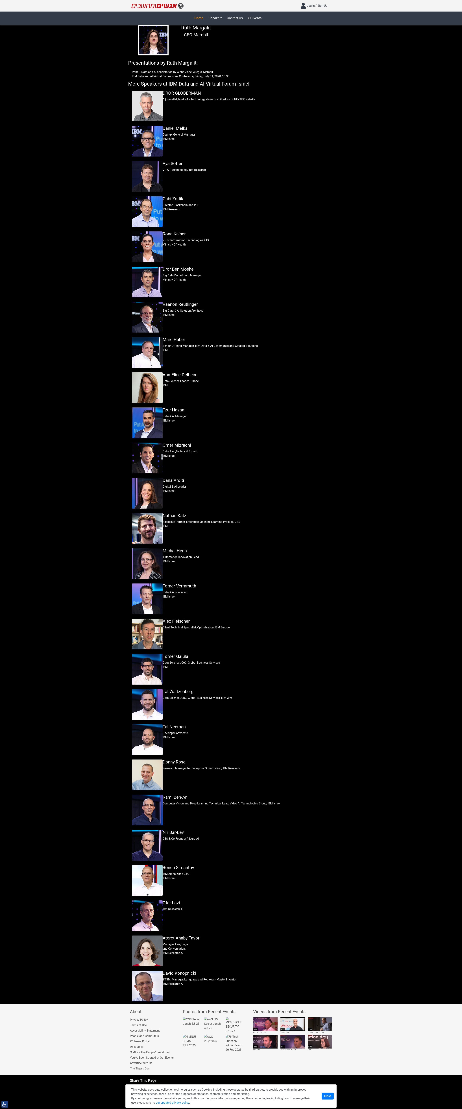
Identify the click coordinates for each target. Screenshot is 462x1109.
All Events (254, 18)
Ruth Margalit (196, 28)
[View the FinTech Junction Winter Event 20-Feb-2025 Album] (235, 1043)
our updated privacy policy (172, 1102)
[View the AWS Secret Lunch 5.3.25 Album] (192, 1021)
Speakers (215, 18)
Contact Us (235, 18)
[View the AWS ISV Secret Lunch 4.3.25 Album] (213, 1023)
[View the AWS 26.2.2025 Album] (213, 1038)
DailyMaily (136, 1047)
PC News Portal (140, 1041)
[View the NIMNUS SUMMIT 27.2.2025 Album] (192, 1041)
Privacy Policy (139, 1019)
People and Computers (144, 1036)
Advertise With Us (141, 1063)
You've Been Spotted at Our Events (152, 1057)
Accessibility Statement (145, 1030)
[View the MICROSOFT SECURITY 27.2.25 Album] (235, 1025)
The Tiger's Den (140, 1068)
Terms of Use (138, 1025)
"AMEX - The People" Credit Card (150, 1052)
